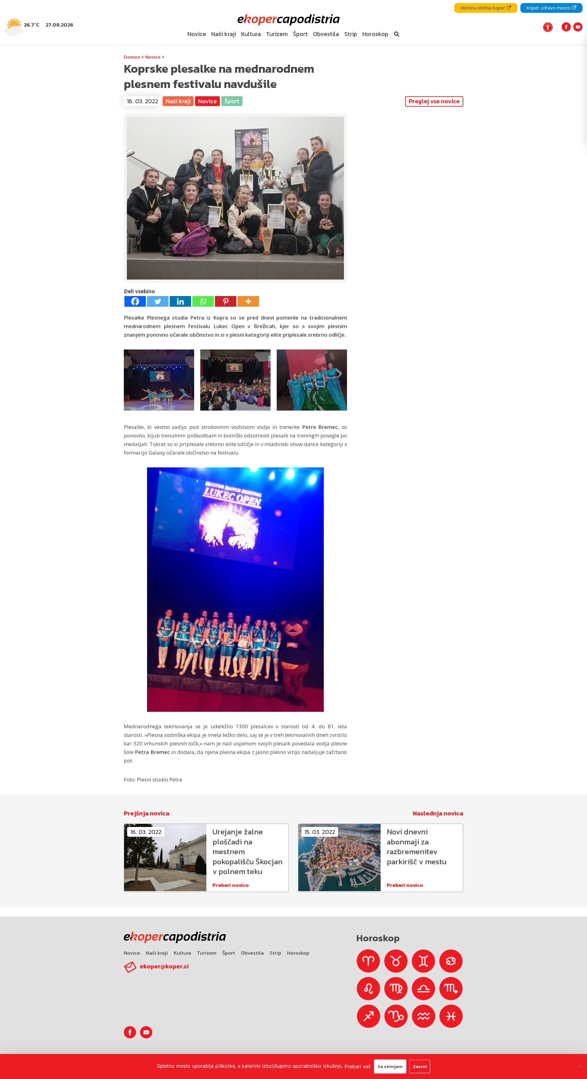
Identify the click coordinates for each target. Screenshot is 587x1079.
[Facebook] (135, 301)
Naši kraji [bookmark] (223, 33)
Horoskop (298, 953)
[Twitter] (157, 301)
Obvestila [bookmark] (326, 33)
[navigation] (293, 22)
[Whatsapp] (203, 301)
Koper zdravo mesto (549, 8)
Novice (153, 57)
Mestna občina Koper (483, 8)
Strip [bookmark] (350, 33)
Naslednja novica (438, 813)
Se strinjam (390, 1066)
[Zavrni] (579, 1066)
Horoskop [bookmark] (375, 33)
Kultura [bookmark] (251, 33)
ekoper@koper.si (164, 966)
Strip (275, 953)
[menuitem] (197, 34)
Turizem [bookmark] (277, 33)
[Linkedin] (180, 301)
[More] (248, 301)
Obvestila (252, 953)
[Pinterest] (225, 301)
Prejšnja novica (146, 813)
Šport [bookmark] (300, 33)
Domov (132, 57)
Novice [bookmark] (196, 33)
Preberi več (358, 1066)
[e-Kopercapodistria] (288, 20)
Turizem (206, 953)
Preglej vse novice (434, 101)
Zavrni (420, 1066)
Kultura (182, 953)
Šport (228, 953)
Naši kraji (157, 953)
